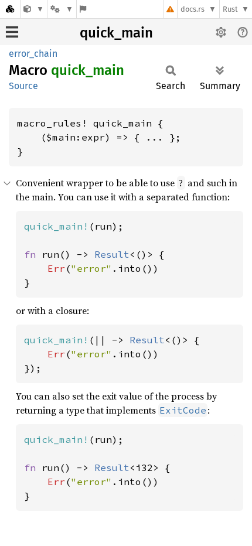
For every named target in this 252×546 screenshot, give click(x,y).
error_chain (33, 53)
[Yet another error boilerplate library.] (34, 9)
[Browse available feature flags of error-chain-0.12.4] (83, 9)
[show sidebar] (12, 32)
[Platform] (61, 9)
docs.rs (193, 9)
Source (23, 85)
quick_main (116, 33)
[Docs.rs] (10, 9)
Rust (230, 9)
